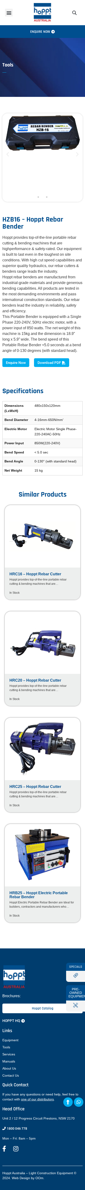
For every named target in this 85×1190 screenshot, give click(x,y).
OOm (39, 1178)
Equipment (10, 1040)
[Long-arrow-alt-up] (68, 1102)
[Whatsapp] (78, 1102)
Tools (6, 1047)
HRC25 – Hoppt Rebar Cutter (35, 787)
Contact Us (10, 1075)
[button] (9, 12)
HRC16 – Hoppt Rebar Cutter (35, 574)
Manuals (8, 1061)
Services (8, 1054)
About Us (9, 1068)
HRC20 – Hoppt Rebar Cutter (35, 680)
